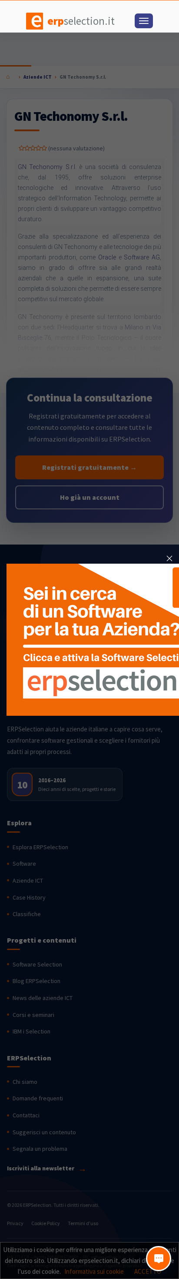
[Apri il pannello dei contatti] (158, 1258)
